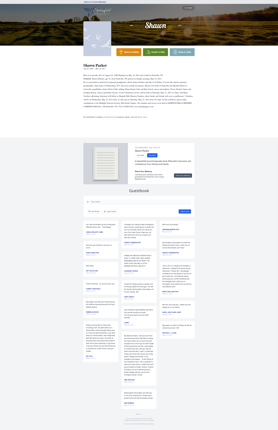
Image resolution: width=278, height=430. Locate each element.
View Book (140, 155)
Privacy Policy (133, 420)
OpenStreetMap (141, 424)
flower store (142, 117)
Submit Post (184, 211)
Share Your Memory (183, 175)
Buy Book (152, 155)
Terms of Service (145, 420)
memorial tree (109, 117)
